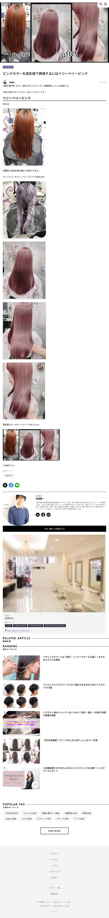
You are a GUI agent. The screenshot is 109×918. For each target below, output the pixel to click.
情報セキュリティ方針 (62, 902)
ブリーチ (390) (63, 818)
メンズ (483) (27, 818)
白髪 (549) (87, 813)
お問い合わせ (45, 906)
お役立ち (54, 877)
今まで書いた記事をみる (54, 528)
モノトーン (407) (44, 818)
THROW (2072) (12, 813)
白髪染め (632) (71, 813)
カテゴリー (54, 853)
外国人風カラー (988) (50, 813)
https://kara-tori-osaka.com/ (18, 630)
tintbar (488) (11, 818)
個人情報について (44, 902)
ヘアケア (54, 865)
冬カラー (9, 475)
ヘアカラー (54, 859)
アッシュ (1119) (29, 813)
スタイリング (54, 871)
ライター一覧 (54, 887)
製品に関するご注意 (61, 906)
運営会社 (54, 893)
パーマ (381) (79, 818)
